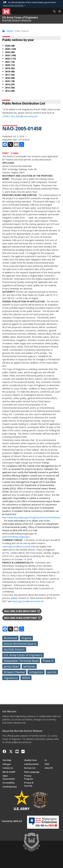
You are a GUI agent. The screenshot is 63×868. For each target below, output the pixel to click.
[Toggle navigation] (58, 11)
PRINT (5, 153)
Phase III (48, 661)
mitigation (36, 672)
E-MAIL (15, 153)
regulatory (11, 678)
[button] (14, 5)
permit (51, 672)
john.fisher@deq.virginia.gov (16, 536)
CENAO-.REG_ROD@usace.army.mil (19, 116)
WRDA (26, 678)
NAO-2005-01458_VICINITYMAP (21, 617)
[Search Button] (53, 11)
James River (11, 666)
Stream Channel (14, 672)
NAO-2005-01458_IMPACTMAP (20, 611)
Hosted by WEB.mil (12, 821)
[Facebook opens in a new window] (4, 751)
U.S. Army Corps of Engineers (23, 655)
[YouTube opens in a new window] (17, 751)
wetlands (29, 666)
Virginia (26, 638)
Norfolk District (14, 649)
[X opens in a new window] (11, 751)
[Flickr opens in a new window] (23, 751)
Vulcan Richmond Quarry (20, 644)
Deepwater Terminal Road (21, 661)
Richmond (10, 638)
